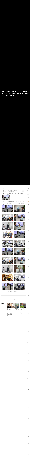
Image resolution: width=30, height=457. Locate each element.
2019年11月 (28, 383)
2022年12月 (28, 249)
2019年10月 (28, 386)
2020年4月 (28, 365)
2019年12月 (28, 379)
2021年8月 (28, 307)
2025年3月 (28, 235)
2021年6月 (28, 314)
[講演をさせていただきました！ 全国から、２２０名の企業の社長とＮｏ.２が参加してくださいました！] (12, 299)
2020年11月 (28, 339)
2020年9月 (28, 347)
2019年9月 (28, 390)
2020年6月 (28, 357)
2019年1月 (28, 419)
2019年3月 (28, 412)
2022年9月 (28, 260)
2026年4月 (28, 220)
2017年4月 (28, 422)
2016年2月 (28, 451)
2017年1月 (28, 433)
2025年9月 (28, 227)
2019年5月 (28, 404)
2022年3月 (28, 282)
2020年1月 (28, 376)
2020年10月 (28, 343)
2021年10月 (28, 300)
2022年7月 (28, 267)
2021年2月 (28, 329)
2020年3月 (28, 368)
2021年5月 (28, 318)
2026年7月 (28, 213)
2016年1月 (28, 455)
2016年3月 (28, 448)
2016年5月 (28, 441)
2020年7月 (28, 354)
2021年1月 (28, 332)
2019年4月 (28, 408)
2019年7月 (28, 397)
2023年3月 (28, 245)
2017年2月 (28, 430)
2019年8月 (28, 394)
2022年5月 (28, 274)
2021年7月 (28, 310)
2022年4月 (28, 278)
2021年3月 (28, 325)
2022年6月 (28, 271)
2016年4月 (28, 444)
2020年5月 (28, 361)
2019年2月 (28, 415)
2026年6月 (28, 217)
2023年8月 (28, 238)
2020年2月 (28, 372)
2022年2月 (28, 285)
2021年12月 (28, 292)
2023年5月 (28, 242)
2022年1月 (28, 289)
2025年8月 (28, 231)
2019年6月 (28, 401)
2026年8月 (28, 209)
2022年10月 (28, 256)
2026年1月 (28, 224)
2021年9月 (28, 303)
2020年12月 (28, 336)
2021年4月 (28, 321)
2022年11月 (28, 253)
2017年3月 (28, 426)
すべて (28, 206)
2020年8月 (28, 350)
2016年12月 (28, 437)
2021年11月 (28, 296)
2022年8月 (28, 264)
